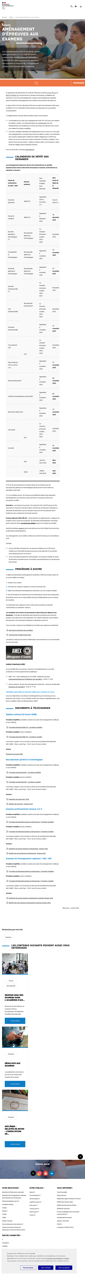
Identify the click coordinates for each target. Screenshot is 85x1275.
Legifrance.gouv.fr (35, 1202)
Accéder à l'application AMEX (15, 664)
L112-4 (49, 93)
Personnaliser (28, 1267)
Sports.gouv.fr (34, 1212)
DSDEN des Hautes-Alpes (65, 1202)
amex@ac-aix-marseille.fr (17, 687)
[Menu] (81, 7)
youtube (45, 1173)
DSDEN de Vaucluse (63, 1208)
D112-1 (54, 93)
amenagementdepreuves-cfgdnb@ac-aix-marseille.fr (25, 679)
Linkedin (5, 1246)
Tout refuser (46, 1267)
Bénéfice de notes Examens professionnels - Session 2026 (27, 853)
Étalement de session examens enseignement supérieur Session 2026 (31, 898)
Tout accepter (64, 1267)
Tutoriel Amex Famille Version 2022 (20, 635)
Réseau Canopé (7, 1221)
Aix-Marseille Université (64, 1217)
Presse (11, 981)
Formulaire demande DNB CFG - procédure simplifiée (25, 727)
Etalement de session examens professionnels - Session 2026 (28, 849)
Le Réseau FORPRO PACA (65, 1227)
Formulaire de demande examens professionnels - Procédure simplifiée (31, 822)
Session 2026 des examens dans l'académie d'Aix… (15, 997)
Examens (8, 937)
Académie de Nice (7, 1204)
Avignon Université (63, 1221)
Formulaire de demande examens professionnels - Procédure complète (31, 832)
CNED (4, 1217)
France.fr (32, 1215)
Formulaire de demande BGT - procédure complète (25, 782)
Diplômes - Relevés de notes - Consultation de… (14, 1130)
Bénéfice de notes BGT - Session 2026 (21, 804)
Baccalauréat (11, 986)
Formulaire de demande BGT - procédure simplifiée (25, 772)
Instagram (5, 1243)
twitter (33, 1173)
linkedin (51, 1173)
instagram (39, 1173)
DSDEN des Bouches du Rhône (66, 1205)
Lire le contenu (15, 1021)
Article (11, 17)
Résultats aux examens (12, 1064)
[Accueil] (7, 5)
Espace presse (61, 1195)
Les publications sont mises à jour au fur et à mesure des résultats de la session (14, 1074)
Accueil (4, 17)
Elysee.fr (32, 1192)
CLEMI (4, 1214)
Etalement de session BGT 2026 (19, 799)
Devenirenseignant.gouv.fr (10, 1201)
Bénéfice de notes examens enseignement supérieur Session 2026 (30, 903)
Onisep (4, 1208)
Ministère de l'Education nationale (13, 1192)
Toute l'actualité (62, 1192)
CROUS (59, 1224)
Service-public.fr (35, 1199)
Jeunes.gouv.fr (34, 1208)
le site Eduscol (29, 150)
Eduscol (4, 1211)
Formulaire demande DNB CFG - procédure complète (25, 737)
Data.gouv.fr (34, 1205)
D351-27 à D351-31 (12, 95)
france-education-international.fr (12, 1224)
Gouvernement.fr (35, 1195)
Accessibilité (76, 6)
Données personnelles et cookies (58, 1258)
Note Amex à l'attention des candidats (21, 630)
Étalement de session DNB (14, 754)
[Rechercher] (71, 7)
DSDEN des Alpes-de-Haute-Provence (69, 1199)
